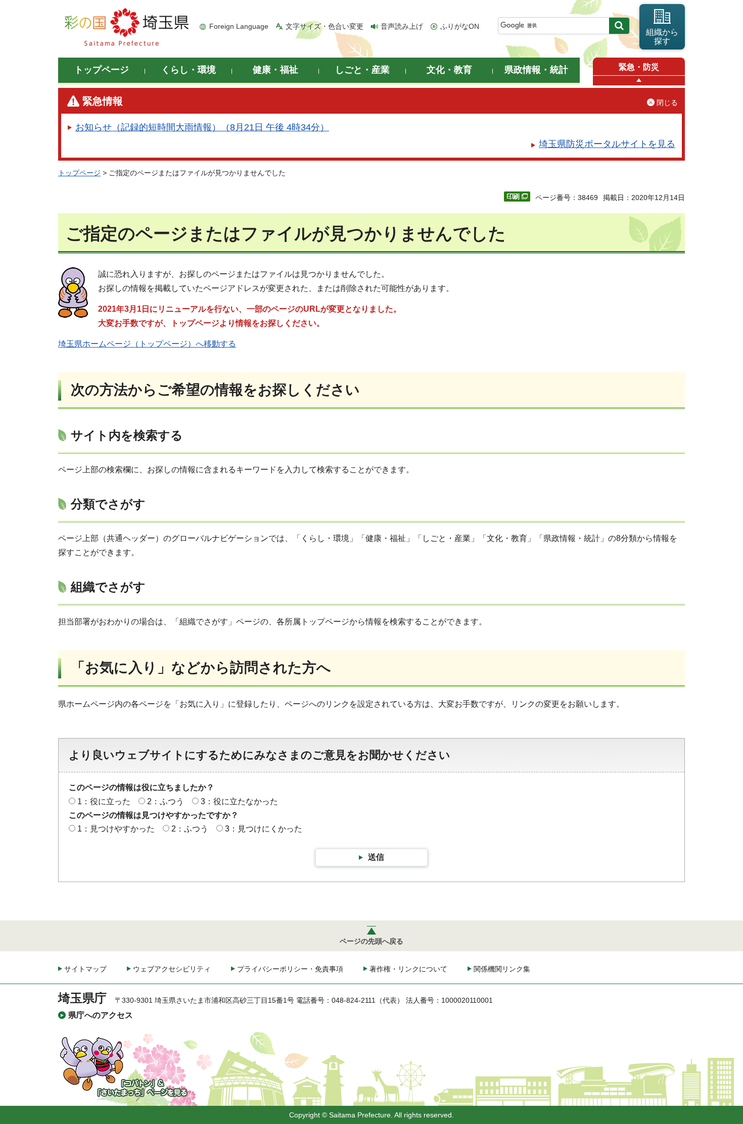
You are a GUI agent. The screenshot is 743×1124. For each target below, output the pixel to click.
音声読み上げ (402, 26)
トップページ (79, 173)
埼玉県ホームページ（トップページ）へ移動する (147, 343)
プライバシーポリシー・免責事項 (290, 969)
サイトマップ (85, 969)
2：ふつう (165, 801)
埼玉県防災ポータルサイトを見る (607, 144)
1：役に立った (103, 801)
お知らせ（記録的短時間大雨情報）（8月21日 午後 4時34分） (202, 127)
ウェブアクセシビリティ (172, 969)
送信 (376, 857)
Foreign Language (238, 26)
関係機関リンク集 (502, 969)
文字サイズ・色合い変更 (324, 26)
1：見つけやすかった (116, 828)
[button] (639, 80)
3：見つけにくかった (263, 828)
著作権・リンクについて (408, 969)
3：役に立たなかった (239, 801)
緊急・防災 (639, 67)
